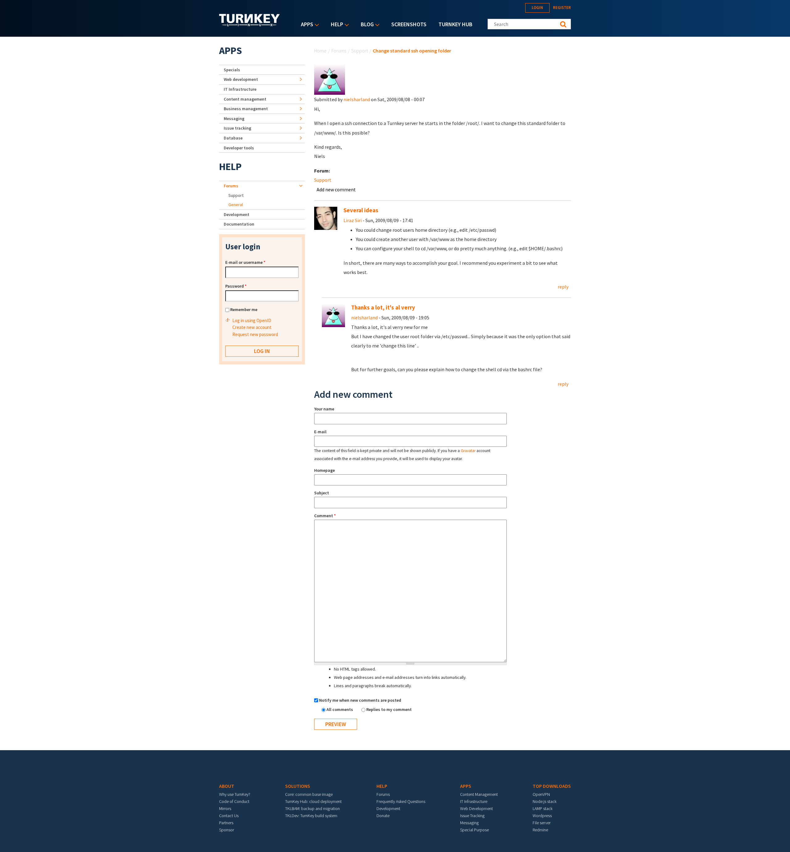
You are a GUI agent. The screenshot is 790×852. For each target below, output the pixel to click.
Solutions (297, 786)
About (226, 786)
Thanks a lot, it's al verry (383, 307)
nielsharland (356, 99)
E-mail (320, 431)
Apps (305, 25)
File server (542, 822)
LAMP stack (542, 808)
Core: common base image (309, 794)
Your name (324, 408)
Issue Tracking (472, 815)
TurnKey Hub (455, 24)
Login (537, 7)
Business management (246, 108)
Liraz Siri (352, 220)
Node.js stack (544, 801)
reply (563, 287)
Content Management (479, 794)
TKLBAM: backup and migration (312, 808)
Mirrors (225, 808)
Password (236, 286)
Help (335, 25)
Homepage (324, 470)
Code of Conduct (234, 801)
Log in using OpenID (251, 320)
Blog (366, 25)
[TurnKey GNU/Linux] (249, 24)
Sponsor (226, 830)
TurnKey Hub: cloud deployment (313, 801)
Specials (232, 70)
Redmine (540, 830)
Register (562, 7)
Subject (321, 492)
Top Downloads (552, 786)
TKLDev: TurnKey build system (311, 815)
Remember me (243, 309)
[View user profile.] (329, 79)
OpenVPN (541, 794)
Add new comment (336, 189)
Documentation (239, 224)
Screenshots (408, 24)
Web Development (476, 808)
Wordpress (542, 815)
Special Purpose (474, 830)
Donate (382, 815)
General (235, 204)
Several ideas (360, 210)
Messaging (234, 118)
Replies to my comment (389, 709)
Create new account (252, 327)
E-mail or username (245, 262)
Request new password (255, 334)
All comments (340, 709)
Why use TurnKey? (234, 794)
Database (233, 138)
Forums (338, 51)
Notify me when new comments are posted (360, 700)
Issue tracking (237, 128)
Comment (325, 515)
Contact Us (229, 815)
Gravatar (468, 450)
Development (236, 214)
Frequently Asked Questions (400, 801)
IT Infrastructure (240, 89)
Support (359, 51)
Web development (241, 79)
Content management (245, 99)
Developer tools (239, 148)
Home (320, 51)
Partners (226, 822)
